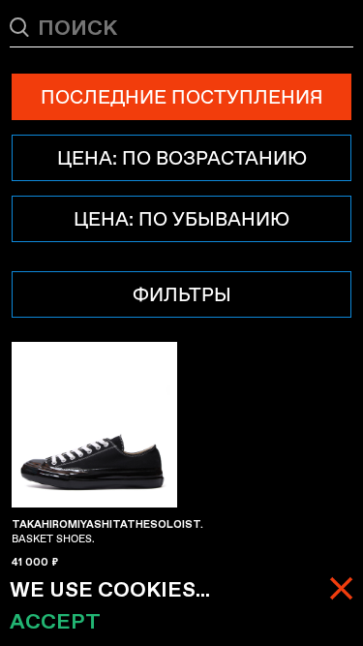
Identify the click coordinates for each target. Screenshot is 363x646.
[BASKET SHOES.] (94, 425)
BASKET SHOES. (107, 531)
